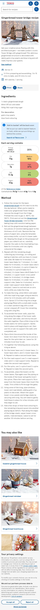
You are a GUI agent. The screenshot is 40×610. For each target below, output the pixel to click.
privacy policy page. (30, 566)
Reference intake (13, 189)
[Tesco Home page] (10, 4)
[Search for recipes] (36, 9)
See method (6, 64)
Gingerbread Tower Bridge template (20, 219)
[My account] (30, 3)
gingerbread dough (11, 205)
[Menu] (3, 3)
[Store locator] (36, 3)
